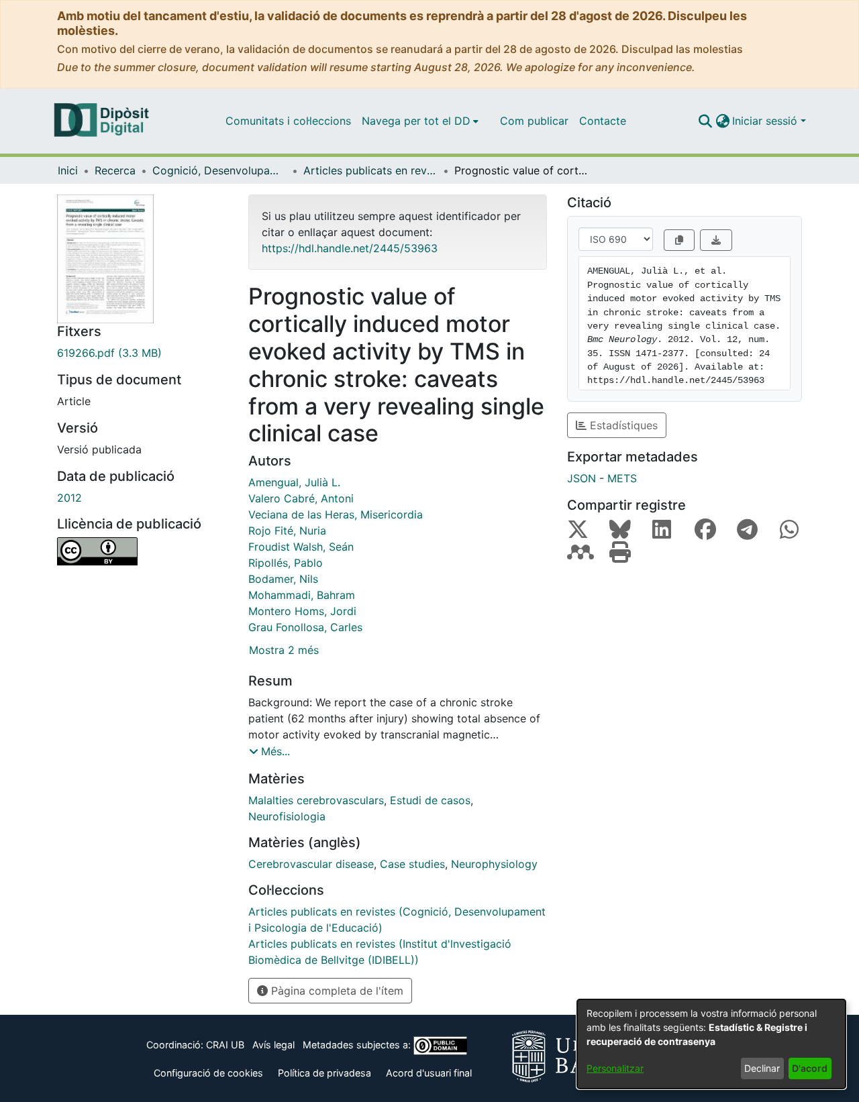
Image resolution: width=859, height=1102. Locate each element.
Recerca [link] (115, 170)
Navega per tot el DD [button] (416, 120)
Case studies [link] (412, 864)
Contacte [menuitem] (602, 120)
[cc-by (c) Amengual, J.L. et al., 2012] (142, 551)
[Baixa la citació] (716, 240)
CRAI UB (225, 1044)
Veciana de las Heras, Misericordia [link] (335, 514)
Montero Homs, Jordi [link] (302, 611)
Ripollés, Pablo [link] (285, 562)
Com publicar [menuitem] (534, 120)
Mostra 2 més (284, 650)
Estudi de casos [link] (430, 800)
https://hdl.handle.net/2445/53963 (350, 248)
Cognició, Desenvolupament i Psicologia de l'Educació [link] (219, 170)
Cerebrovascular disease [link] (311, 864)
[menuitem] (420, 120)
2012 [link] (69, 497)
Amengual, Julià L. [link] (294, 482)
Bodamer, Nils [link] (283, 579)
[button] (705, 121)
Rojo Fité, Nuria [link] (287, 530)
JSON (581, 478)
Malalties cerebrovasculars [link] (316, 800)
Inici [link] (68, 170)
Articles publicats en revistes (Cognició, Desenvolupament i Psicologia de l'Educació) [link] (370, 170)
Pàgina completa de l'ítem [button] (335, 990)
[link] (142, 353)
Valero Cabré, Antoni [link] (301, 498)
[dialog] (711, 1044)
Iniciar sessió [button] (766, 120)
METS (622, 478)
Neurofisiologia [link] (286, 816)
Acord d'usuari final (429, 1073)
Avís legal (273, 1044)
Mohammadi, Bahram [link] (301, 595)
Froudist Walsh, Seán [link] (301, 546)
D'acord (809, 1068)
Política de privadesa (324, 1073)
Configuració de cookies (208, 1073)
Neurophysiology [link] (494, 864)
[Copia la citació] (679, 240)
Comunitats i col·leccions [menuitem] (288, 120)
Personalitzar (615, 1068)
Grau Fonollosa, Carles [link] (305, 627)
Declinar (762, 1068)
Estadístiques (622, 425)
